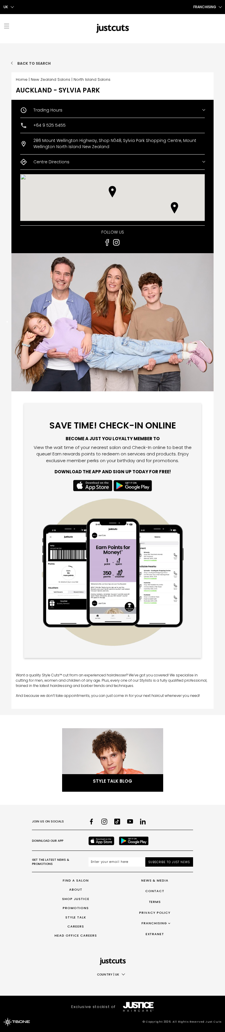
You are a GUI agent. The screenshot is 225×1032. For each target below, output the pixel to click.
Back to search (34, 63)
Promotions (76, 908)
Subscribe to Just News (169, 862)
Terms (155, 901)
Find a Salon (76, 880)
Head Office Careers (75, 935)
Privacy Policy (155, 912)
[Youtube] (130, 821)
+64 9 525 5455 (49, 125)
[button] (174, 208)
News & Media (155, 880)
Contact (154, 891)
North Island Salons (92, 79)
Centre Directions (51, 162)
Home (22, 79)
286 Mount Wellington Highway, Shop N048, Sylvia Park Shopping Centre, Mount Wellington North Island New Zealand (114, 144)
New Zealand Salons (50, 79)
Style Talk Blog (112, 781)
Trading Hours (47, 110)
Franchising (154, 923)
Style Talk (75, 917)
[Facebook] (91, 821)
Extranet (155, 934)
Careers (75, 926)
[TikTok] (117, 821)
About (75, 889)
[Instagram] (104, 821)
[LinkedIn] (143, 821)
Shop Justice (75, 898)
